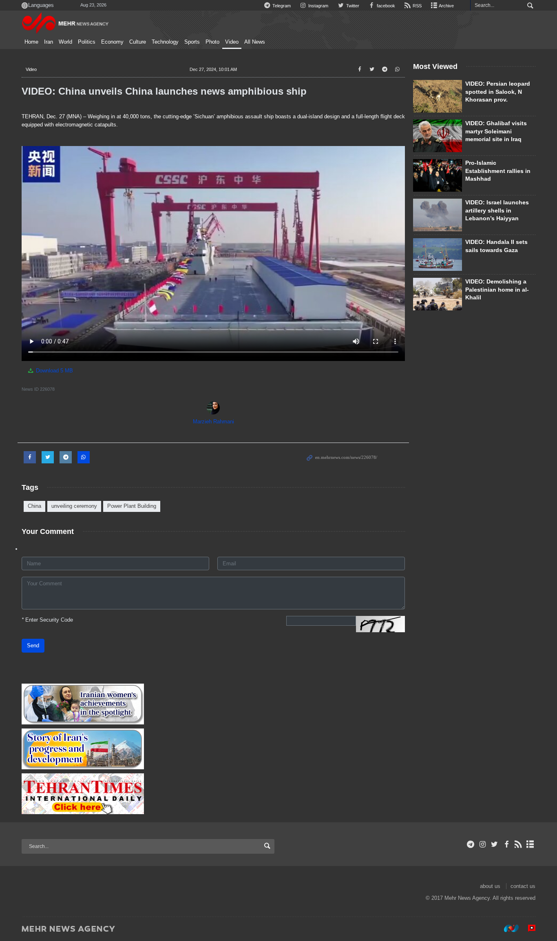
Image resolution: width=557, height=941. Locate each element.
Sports (192, 42)
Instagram (317, 5)
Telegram (281, 5)
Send (33, 645)
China (34, 506)
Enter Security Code (47, 620)
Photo (212, 42)
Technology (165, 42)
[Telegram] (471, 844)
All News (254, 42)
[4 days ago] (437, 136)
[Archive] (530, 844)
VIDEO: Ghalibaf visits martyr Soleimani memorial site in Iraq (496, 131)
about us (490, 886)
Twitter (352, 5)
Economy (112, 42)
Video (232, 42)
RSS (416, 5)
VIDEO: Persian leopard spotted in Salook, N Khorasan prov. (497, 91)
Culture (137, 42)
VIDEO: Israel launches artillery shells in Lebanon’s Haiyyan (497, 210)
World (65, 42)
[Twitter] (494, 844)
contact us (523, 886)
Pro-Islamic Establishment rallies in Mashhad (497, 170)
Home (31, 42)
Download (53, 371)
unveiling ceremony (74, 506)
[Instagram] (482, 844)
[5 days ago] (437, 294)
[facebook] (506, 844)
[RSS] (518, 844)
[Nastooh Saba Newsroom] (507, 928)
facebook (385, 5)
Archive (446, 5)
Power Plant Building (131, 506)
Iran (48, 42)
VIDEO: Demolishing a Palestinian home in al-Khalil (497, 289)
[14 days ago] (437, 96)
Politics (86, 42)
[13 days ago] (437, 175)
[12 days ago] (437, 254)
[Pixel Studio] (527, 928)
